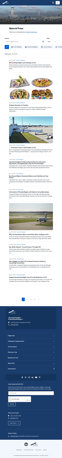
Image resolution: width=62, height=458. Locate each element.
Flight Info (11, 335)
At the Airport (12, 346)
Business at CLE (13, 357)
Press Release (17, 47)
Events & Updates (32, 47)
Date (48, 38)
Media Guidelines (31, 32)
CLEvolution (12, 369)
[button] (53, 3)
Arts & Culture (47, 47)
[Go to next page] (38, 299)
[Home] (5, 3)
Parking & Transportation (16, 341)
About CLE (11, 363)
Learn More (13, 423)
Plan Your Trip (12, 352)
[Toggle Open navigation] (58, 2)
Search (7, 38)
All (7, 47)
